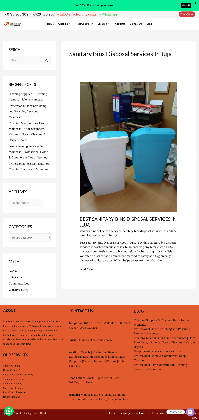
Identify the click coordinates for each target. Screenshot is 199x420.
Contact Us (136, 23)
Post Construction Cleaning (18, 374)
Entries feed (17, 277)
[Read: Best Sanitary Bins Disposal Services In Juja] (128, 146)
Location (102, 23)
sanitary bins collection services (100, 231)
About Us (120, 23)
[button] (187, 14)
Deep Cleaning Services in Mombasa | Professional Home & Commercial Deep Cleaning (28, 151)
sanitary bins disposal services (142, 231)
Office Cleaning (11, 370)
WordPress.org (18, 289)
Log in (13, 271)
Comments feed (19, 283)
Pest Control (83, 23)
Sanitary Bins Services (15, 379)
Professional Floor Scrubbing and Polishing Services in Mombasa (27, 111)
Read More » (88, 269)
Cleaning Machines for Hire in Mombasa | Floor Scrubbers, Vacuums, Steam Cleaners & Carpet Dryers (165, 342)
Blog (149, 23)
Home (50, 23)
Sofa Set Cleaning (12, 383)
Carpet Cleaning (12, 365)
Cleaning (63, 23)
